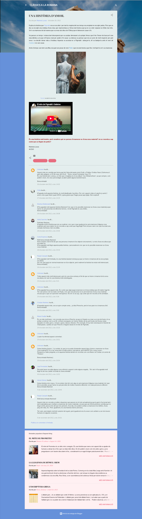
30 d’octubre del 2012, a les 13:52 (48, 374)
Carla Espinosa (42, 237)
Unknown (40, 169)
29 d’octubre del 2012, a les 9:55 (48, 310)
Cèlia (39, 190)
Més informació (106, 456)
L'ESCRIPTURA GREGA (39, 486)
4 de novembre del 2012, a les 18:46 (49, 390)
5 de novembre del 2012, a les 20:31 (49, 418)
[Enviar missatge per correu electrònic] (34, 156)
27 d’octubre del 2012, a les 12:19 (48, 198)
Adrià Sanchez (42, 219)
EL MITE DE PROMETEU (40, 438)
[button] (112, 15)
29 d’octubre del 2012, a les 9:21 (48, 281)
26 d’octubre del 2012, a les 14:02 (48, 184)
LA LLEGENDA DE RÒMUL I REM (44, 462)
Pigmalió (47, 25)
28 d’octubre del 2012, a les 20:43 (48, 250)
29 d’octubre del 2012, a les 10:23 (48, 328)
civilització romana (40, 160)
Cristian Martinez (43, 302)
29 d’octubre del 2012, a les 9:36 (48, 296)
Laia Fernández (42, 366)
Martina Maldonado (43, 204)
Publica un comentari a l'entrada (42, 422)
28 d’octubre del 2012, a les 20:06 (48, 231)
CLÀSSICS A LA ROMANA (43, 5)
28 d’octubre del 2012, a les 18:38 (48, 213)
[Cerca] (116, 6)
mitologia (52, 160)
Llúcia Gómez (42, 380)
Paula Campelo (42, 256)
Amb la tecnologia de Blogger (72, 513)
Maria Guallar (41, 316)
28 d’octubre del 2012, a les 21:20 (48, 267)
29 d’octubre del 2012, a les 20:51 (48, 340)
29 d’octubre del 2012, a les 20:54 (48, 360)
